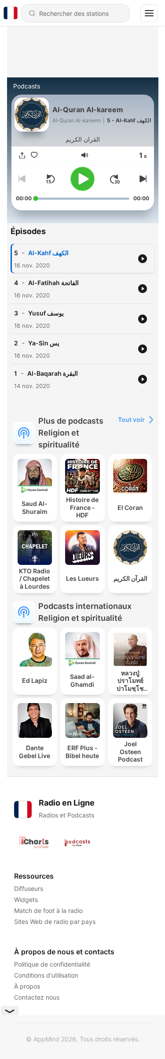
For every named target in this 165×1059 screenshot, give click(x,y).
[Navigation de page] (149, 13)
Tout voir (131, 419)
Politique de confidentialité (52, 964)
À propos (27, 986)
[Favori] (34, 155)
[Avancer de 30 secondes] (115, 179)
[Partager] (22, 155)
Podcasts (26, 86)
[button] (84, 155)
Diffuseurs (28, 888)
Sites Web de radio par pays (54, 921)
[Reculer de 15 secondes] (50, 179)
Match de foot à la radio (48, 910)
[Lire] (82, 179)
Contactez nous (36, 997)
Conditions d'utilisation (46, 975)
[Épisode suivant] (142, 179)
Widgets (26, 899)
